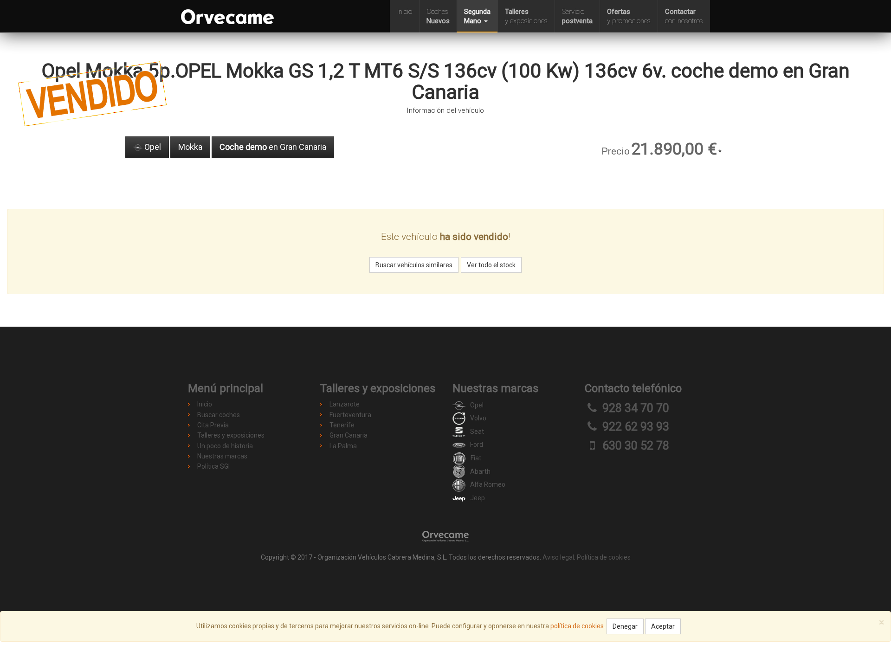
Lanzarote (344, 404)
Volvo (478, 418)
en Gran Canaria (273, 147)
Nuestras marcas (222, 456)
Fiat (476, 458)
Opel (151, 147)
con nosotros (684, 16)
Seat (477, 431)
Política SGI (213, 466)
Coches (438, 16)
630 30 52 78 (635, 445)
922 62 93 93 (635, 426)
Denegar (625, 626)
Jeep (477, 498)
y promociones (629, 16)
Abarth (480, 471)
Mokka (190, 147)
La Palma (343, 446)
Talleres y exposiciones (231, 435)
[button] (477, 16)
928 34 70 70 (635, 408)
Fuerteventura (350, 415)
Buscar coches (218, 415)
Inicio (404, 11)
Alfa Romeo (487, 484)
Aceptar (663, 626)
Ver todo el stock (491, 265)
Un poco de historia (225, 446)
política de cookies (577, 626)
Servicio (577, 16)
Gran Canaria (348, 435)
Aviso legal (558, 557)
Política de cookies (604, 557)
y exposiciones (526, 16)
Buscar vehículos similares (413, 265)
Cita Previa (213, 425)
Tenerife (342, 425)
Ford (476, 444)
